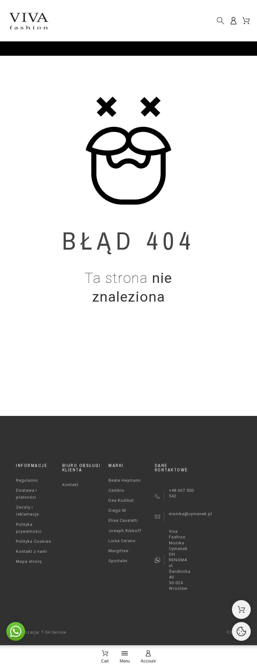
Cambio (116, 490)
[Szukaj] (220, 20)
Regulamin (27, 480)
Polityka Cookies (33, 541)
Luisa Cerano (122, 540)
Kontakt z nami (31, 551)
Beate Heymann (124, 480)
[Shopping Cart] (241, 609)
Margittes (118, 550)
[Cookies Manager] (241, 631)
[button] (15, 631)
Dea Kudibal (121, 500)
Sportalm (118, 560)
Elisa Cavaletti (123, 520)
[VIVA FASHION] (28, 20)
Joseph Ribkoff (124, 530)
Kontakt (70, 484)
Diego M (117, 510)
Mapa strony (29, 561)
